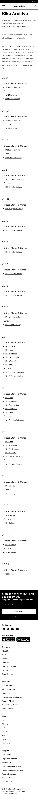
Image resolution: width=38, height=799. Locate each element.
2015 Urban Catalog (13, 325)
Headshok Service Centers (12, 770)
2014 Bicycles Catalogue (14, 372)
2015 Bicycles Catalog (13, 317)
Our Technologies (9, 666)
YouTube (17, 629)
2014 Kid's (9, 365)
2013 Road (9, 398)
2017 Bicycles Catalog (13, 274)
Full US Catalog (11, 346)
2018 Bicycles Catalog (13, 252)
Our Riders (6, 663)
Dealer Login (7, 693)
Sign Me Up (19, 612)
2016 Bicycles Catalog (13, 295)
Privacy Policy (19, 617)
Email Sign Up (7, 674)
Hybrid (4, 728)
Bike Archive (7, 782)
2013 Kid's (9, 412)
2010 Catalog (10, 515)
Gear (4, 739)
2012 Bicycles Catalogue (14, 464)
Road (4, 720)
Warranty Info (7, 762)
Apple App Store (8, 639)
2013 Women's (11, 409)
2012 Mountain (11, 445)
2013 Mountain (11, 401)
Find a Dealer (7, 686)
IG (3, 629)
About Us (5, 651)
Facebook (12, 629)
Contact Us (6, 655)
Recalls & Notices (9, 774)
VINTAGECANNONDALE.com (14, 27)
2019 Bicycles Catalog (13, 230)
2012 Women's (10, 453)
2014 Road (9, 350)
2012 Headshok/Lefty (13, 456)
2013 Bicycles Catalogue (14, 420)
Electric (5, 732)
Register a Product (9, 759)
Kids (3, 736)
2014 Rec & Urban (12, 357)
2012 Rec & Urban (12, 449)
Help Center (6, 755)
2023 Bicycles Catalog (13, 120)
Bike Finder (6, 743)
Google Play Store (23, 639)
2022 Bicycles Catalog (13, 150)
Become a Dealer (8, 689)
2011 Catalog (10, 486)
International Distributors (12, 697)
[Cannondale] (19, 6)
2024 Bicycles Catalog (13, 87)
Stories (5, 670)
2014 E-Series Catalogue (14, 376)
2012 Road (9, 442)
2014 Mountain (11, 354)
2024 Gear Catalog (12, 99)
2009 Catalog (10, 545)
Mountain (6, 724)
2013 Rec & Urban (12, 405)
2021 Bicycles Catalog (13, 179)
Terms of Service (8, 791)
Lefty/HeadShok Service (11, 766)
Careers (5, 659)
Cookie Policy (7, 709)
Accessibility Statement (11, 705)
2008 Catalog (10, 574)
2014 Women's (11, 361)
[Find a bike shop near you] (29, 1)
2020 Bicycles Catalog (14, 209)
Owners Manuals (8, 778)
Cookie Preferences (10, 794)
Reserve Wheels (8, 701)
